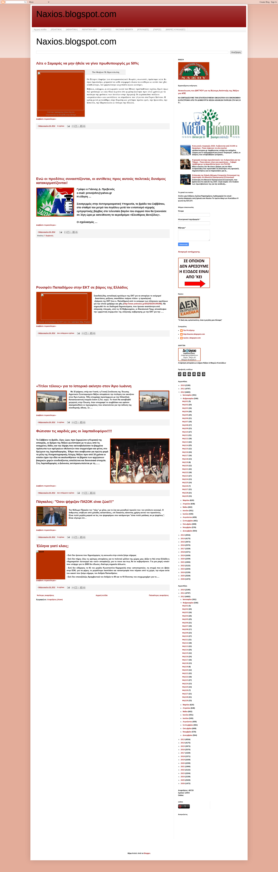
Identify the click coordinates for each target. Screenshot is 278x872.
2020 (183, 559)
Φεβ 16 (185, 452)
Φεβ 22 (185, 472)
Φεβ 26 (185, 486)
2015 (183, 542)
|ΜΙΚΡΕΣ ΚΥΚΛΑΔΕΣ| (175, 29)
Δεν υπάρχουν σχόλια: (66, 333)
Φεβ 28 (185, 493)
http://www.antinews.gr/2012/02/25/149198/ (142, 304)
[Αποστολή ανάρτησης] (68, 126)
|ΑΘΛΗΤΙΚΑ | (72, 29)
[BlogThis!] (75, 126)
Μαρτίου (186, 500)
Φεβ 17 (185, 456)
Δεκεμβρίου (188, 531)
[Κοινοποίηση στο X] (78, 126)
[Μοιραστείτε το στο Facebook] (81, 126)
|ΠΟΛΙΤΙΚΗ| (56, 29)
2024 (183, 572)
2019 (183, 555)
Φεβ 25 (185, 483)
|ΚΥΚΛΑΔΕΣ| (143, 29)
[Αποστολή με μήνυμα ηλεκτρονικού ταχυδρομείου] (73, 126)
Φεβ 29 (185, 496)
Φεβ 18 (185, 459)
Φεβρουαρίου (188, 399)
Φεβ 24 (185, 479)
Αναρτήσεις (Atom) (55, 600)
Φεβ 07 (185, 422)
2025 (183, 576)
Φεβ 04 (185, 412)
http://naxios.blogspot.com (194, 334)
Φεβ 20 (185, 466)
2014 (183, 539)
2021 (183, 562)
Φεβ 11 (185, 435)
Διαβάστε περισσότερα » (46, 119)
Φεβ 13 (185, 442)
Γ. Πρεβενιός (48, 236)
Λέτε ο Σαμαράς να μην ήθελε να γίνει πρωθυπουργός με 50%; (87, 63)
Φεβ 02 (185, 405)
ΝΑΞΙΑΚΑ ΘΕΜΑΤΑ (124, 29)
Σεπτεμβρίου (188, 521)
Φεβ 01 (185, 401)
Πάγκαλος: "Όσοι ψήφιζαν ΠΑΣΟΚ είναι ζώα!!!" (75, 502)
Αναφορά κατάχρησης (189, 252)
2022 (183, 566)
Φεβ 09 (185, 428)
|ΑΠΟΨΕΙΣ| (106, 29)
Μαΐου (185, 507)
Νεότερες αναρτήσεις (45, 595)
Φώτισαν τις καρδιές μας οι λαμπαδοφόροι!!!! (74, 431)
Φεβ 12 (185, 439)
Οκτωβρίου (187, 524)
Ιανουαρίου (187, 395)
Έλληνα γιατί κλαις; (52, 546)
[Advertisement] (102, 153)
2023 (183, 569)
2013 (183, 535)
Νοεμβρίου (187, 527)
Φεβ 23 (185, 476)
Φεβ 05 (185, 415)
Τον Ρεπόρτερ (188, 330)
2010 (183, 385)
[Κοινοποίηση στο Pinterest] (84, 126)
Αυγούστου (187, 517)
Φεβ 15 (185, 449)
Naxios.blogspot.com (76, 14)
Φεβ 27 (185, 489)
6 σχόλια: (61, 587)
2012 (183, 392)
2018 (183, 552)
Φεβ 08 (185, 425)
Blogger (147, 853)
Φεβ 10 (185, 432)
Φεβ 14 (185, 445)
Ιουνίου (186, 511)
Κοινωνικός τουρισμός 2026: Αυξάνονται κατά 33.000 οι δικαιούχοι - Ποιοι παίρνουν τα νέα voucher (214, 147)
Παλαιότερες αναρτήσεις (159, 595)
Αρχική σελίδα (40, 29)
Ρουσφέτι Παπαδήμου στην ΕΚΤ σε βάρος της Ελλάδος (82, 287)
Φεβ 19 (185, 462)
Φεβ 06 (185, 418)
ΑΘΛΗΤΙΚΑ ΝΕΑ (89, 29)
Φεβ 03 (185, 408)
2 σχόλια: (61, 126)
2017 (183, 549)
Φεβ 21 (185, 469)
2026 (183, 579)
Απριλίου (187, 504)
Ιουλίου (186, 514)
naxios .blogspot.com (192, 338)
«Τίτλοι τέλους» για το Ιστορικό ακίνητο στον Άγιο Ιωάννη (83, 386)
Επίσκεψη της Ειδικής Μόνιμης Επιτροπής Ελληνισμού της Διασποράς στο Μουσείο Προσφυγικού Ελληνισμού (216, 176)
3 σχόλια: (61, 537)
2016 (183, 545)
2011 (183, 389)
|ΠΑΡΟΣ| (157, 29)
